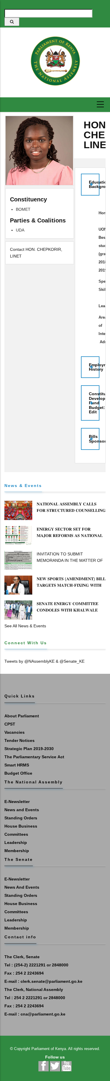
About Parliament (21, 716)
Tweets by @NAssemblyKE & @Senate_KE (44, 661)
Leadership (15, 842)
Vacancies (14, 732)
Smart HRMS (16, 765)
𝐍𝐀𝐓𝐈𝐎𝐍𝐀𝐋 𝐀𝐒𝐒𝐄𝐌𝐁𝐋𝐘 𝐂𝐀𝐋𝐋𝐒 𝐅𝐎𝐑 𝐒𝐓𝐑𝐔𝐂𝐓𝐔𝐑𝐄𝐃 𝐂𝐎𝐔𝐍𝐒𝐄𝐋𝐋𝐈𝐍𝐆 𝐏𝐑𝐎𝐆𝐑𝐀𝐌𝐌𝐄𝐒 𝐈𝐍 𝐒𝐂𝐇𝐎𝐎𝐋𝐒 (71, 510)
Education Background (94, 184)
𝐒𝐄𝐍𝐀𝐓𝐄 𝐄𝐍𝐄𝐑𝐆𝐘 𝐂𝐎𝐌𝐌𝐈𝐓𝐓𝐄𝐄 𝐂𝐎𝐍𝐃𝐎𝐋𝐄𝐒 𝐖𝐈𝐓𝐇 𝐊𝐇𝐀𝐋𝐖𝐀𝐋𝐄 (67, 606)
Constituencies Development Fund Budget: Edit (94, 402)
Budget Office (18, 773)
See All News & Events (25, 626)
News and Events (21, 809)
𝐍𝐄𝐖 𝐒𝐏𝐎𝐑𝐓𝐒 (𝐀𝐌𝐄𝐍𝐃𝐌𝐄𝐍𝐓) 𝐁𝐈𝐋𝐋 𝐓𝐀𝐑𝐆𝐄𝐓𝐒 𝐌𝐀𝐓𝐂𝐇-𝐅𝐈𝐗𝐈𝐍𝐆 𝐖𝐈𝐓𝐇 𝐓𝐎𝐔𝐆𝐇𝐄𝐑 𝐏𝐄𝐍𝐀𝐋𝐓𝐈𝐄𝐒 (71, 585)
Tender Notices (19, 740)
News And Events (21, 887)
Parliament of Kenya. (49, 1049)
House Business (20, 826)
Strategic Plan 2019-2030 (29, 748)
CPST (9, 724)
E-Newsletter (17, 801)
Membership (16, 850)
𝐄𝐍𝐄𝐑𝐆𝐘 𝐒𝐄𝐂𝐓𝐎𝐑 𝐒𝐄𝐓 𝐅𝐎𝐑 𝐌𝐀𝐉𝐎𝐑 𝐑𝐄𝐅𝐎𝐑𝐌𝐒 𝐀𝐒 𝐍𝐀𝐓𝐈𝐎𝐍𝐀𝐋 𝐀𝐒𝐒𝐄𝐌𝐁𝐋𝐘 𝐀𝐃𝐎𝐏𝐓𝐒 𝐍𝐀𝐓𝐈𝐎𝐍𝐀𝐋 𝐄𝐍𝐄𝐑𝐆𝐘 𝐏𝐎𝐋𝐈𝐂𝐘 (70, 539)
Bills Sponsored (94, 438)
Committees (16, 834)
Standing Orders (20, 818)
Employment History (94, 367)
